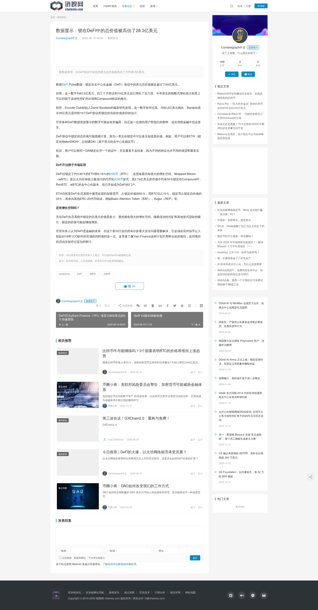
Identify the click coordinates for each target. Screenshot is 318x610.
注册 (248, 6)
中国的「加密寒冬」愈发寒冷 (234, 220)
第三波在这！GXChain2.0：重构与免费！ (136, 418)
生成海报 (126, 305)
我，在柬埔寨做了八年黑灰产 (234, 258)
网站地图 (190, 592)
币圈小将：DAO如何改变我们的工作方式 (136, 485)
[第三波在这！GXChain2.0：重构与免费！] (78, 429)
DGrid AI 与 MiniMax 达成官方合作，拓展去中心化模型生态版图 (241, 305)
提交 (195, 557)
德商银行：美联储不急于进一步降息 (239, 378)
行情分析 (160, 592)
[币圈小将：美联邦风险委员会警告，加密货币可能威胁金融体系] (78, 395)
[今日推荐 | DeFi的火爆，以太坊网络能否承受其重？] (78, 462)
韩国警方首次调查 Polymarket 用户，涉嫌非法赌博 (241, 343)
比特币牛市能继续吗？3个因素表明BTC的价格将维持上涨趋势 (151, 353)
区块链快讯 (74, 592)
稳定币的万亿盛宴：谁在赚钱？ (235, 236)
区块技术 (144, 592)
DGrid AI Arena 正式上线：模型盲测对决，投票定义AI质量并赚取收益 (241, 361)
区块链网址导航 (95, 592)
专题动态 (127, 6)
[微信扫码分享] (138, 305)
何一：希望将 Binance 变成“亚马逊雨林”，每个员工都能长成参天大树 (240, 436)
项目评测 (175, 592)
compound (64, 273)
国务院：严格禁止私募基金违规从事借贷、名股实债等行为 (241, 324)
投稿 (262, 5)
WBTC (93, 273)
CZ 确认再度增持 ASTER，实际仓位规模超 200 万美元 (241, 455)
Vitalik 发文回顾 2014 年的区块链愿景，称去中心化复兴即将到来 (242, 395)
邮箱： (113, 550)
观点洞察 (62, 386)
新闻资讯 (113, 38)
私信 (250, 74)
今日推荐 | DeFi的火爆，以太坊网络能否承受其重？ (145, 451)
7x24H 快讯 (110, 6)
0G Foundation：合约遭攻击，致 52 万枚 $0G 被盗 (241, 474)
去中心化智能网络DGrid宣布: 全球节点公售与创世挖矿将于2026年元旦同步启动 (241, 416)
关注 (233, 74)
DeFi (65, 84)
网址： (162, 550)
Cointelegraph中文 (66, 38)
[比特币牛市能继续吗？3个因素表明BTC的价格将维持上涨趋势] (78, 361)
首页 (95, 6)
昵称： (64, 550)
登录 (240, 6)
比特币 (113, 174)
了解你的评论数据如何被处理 (119, 564)
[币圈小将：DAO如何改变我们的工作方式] (78, 496)
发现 (152, 6)
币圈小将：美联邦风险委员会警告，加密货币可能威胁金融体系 (152, 387)
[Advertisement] (129, 53)
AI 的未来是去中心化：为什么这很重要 (239, 264)
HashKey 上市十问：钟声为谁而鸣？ (238, 252)
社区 (142, 6)
